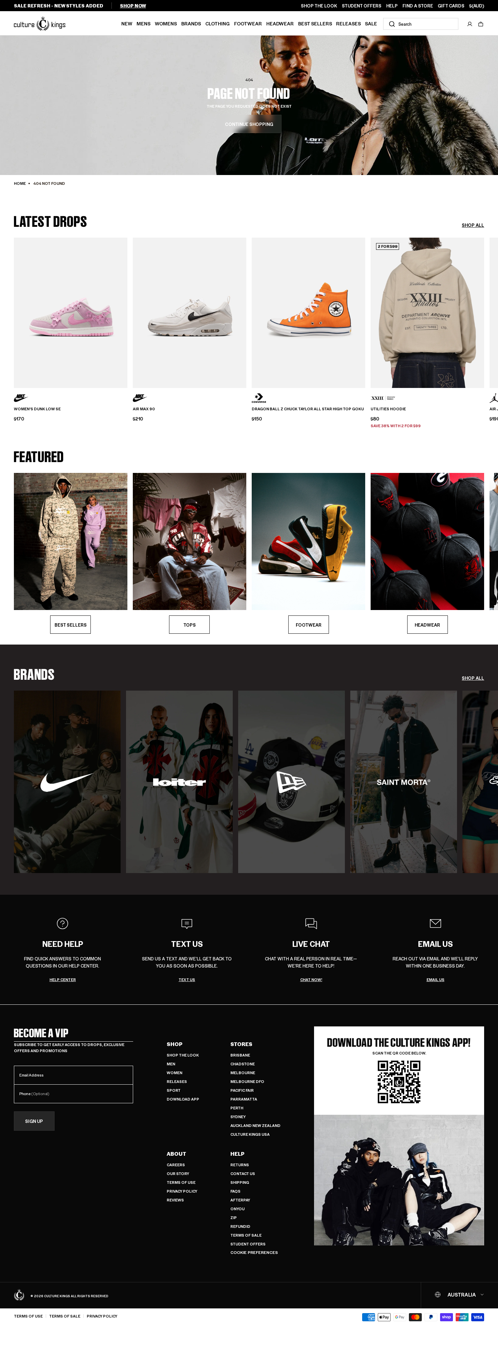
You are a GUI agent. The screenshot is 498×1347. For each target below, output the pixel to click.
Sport (174, 1090)
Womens (166, 23)
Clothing (217, 23)
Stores (241, 1044)
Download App (183, 1099)
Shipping (239, 1182)
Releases (348, 23)
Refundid (240, 1226)
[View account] (469, 24)
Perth (236, 1108)
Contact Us (242, 1173)
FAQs (235, 1191)
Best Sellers (315, 23)
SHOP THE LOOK (319, 5)
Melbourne (242, 1073)
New (126, 23)
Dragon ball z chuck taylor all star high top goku (308, 409)
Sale (371, 23)
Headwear (280, 23)
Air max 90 (144, 409)
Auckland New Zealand (255, 1125)
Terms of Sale (246, 1235)
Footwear (248, 23)
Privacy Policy (182, 1191)
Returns (239, 1165)
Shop (175, 1044)
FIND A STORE (417, 5)
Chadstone (242, 1064)
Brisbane (240, 1055)
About (176, 1153)
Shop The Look (183, 1055)
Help (237, 1153)
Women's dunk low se (37, 409)
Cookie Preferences (254, 1252)
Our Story (178, 1173)
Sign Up (34, 1121)
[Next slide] (484, 312)
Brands (191, 23)
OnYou (237, 1209)
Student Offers (248, 1244)
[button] (480, 24)
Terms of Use (181, 1182)
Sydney (238, 1117)
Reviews (175, 1200)
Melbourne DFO (247, 1081)
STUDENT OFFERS (361, 5)
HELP (392, 5)
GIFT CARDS (451, 5)
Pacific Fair (242, 1090)
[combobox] (420, 24)
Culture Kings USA (250, 1134)
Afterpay (240, 1200)
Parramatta (243, 1099)
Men (171, 1064)
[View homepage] (39, 23)
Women (174, 1073)
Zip (233, 1217)
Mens (143, 23)
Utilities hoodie (388, 409)
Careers (176, 1165)
